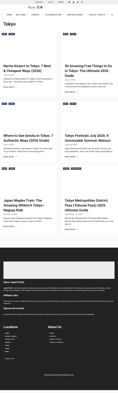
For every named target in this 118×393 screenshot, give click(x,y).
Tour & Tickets (97, 15)
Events (35, 15)
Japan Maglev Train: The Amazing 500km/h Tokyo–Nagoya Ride (23, 205)
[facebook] (73, 2)
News (4, 168)
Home (9, 15)
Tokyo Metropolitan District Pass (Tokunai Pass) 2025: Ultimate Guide (86, 205)
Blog (4, 34)
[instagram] (82, 2)
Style (50, 2)
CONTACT (39, 2)
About (61, 2)
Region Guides (75, 15)
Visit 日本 (35, 8)
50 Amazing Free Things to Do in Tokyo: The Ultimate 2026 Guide (88, 71)
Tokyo (11, 34)
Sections (21, 15)
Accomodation (53, 15)
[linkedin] (69, 2)
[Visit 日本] (15, 7)
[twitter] (77, 2)
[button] (112, 14)
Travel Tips (76, 168)
